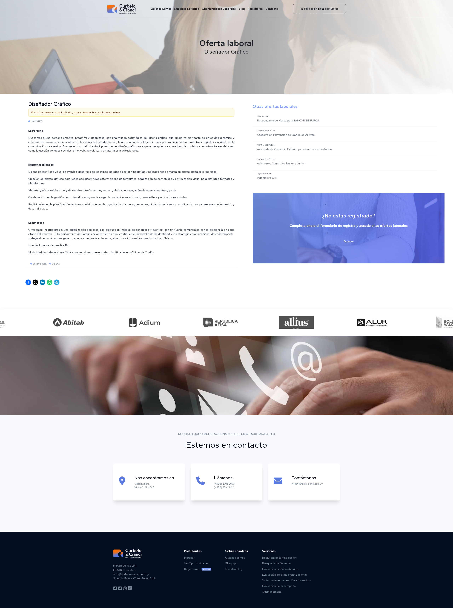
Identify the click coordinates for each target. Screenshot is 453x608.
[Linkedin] (130, 588)
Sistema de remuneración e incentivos (286, 580)
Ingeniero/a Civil (267, 177)
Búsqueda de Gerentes (277, 563)
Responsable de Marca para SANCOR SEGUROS (288, 120)
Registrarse (255, 8)
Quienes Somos (161, 8)
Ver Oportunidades (196, 563)
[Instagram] (125, 588)
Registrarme (197, 569)
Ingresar (189, 557)
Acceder (348, 241)
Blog (242, 8)
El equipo (231, 563)
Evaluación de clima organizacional (284, 574)
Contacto (271, 8)
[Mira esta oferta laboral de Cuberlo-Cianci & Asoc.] (49, 282)
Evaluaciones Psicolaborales (280, 569)
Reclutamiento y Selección (279, 557)
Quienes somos (235, 557)
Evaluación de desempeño (279, 586)
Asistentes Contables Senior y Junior (281, 163)
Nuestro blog (233, 569)
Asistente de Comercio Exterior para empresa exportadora (294, 149)
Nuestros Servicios (186, 8)
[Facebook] (120, 588)
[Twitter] (115, 588)
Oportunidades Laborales (219, 8)
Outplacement (271, 591)
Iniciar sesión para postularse (319, 8)
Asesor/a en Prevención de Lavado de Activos (286, 134)
